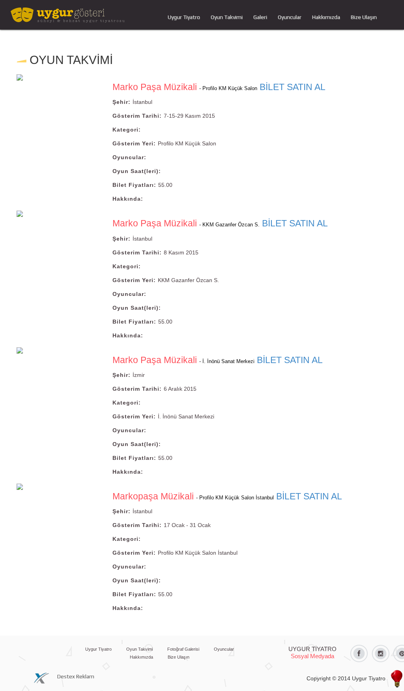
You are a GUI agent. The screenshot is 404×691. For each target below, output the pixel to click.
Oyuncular (289, 17)
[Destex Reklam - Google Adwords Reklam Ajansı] (43, 677)
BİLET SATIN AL (292, 87)
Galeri (260, 17)
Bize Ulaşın (364, 17)
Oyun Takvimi (227, 17)
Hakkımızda (326, 17)
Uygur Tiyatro (184, 17)
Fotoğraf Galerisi (183, 649)
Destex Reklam (75, 676)
